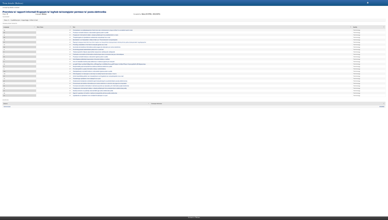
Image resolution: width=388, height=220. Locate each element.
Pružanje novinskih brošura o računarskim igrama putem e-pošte (90, 32)
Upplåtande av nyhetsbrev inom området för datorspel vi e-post (90, 95)
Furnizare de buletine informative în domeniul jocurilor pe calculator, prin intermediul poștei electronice (101, 86)
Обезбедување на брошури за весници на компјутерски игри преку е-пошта (95, 73)
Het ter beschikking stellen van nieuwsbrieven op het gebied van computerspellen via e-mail (98, 76)
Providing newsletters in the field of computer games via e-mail (90, 44)
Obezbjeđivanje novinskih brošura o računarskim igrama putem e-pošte (92, 71)
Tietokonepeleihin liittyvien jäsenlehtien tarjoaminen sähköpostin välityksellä (94, 52)
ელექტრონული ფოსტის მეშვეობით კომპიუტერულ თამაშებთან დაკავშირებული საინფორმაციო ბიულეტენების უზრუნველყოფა (109, 64)
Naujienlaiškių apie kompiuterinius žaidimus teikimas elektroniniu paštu (92, 66)
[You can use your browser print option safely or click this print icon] (368, 2)
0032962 (381, 106)
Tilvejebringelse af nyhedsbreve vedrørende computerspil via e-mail (91, 37)
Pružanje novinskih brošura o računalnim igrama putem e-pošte (90, 57)
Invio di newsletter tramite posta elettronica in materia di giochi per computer (94, 61)
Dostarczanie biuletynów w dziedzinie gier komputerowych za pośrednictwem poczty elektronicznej (100, 81)
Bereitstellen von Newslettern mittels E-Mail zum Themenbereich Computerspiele (95, 40)
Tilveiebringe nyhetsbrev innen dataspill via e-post (87, 78)
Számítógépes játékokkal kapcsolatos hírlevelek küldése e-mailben (91, 59)
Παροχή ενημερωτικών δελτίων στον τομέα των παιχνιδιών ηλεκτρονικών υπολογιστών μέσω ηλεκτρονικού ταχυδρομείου (109, 42)
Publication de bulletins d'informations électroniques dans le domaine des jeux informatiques (98, 54)
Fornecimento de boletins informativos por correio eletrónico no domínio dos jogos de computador (100, 83)
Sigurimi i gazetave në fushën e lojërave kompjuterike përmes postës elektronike (95, 93)
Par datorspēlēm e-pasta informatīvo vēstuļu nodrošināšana (89, 69)
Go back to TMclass (194, 217)
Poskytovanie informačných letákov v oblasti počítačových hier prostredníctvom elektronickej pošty (100, 88)
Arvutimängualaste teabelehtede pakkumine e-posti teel (88, 49)
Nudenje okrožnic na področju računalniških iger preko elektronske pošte (93, 90)
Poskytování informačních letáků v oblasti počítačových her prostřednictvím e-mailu (95, 35)
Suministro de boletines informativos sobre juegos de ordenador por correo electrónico (96, 47)
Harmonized (7, 106)
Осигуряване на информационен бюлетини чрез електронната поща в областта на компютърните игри (103, 30)
